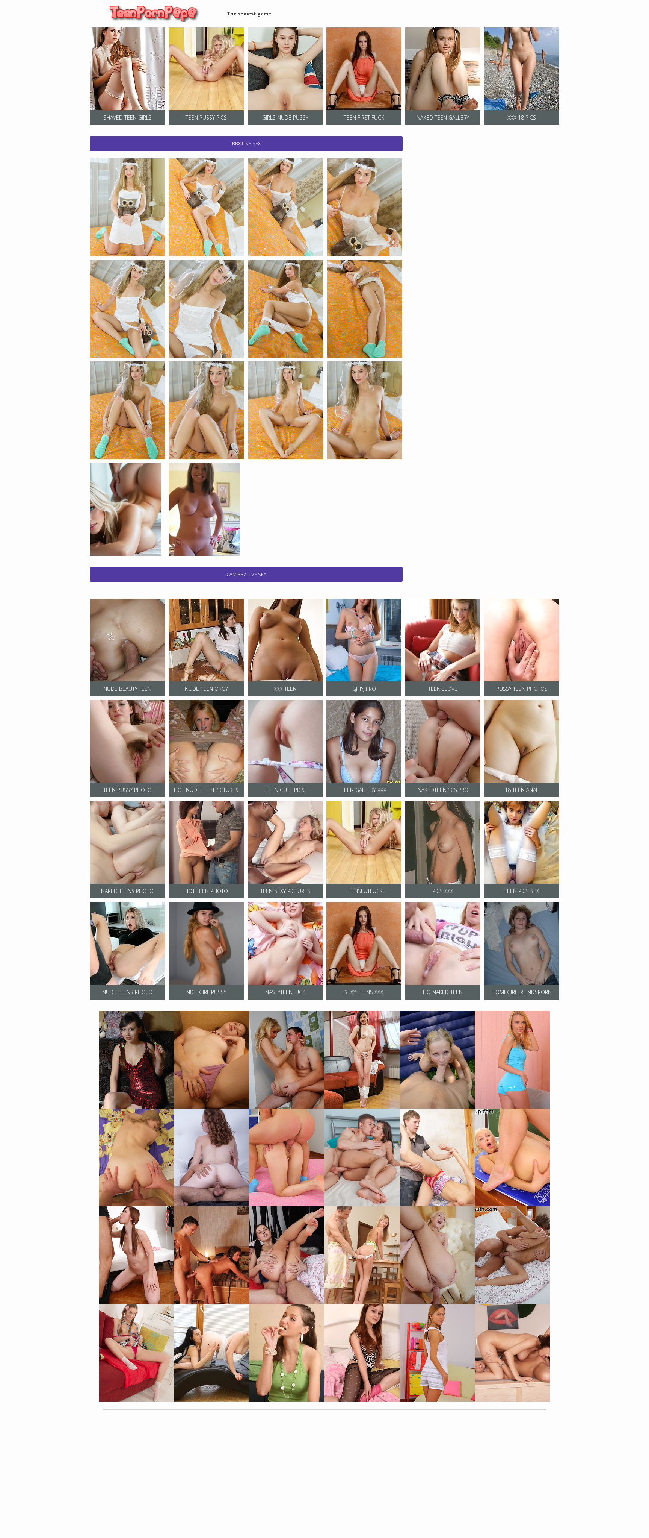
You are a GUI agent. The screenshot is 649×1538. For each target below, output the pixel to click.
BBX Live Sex (246, 143)
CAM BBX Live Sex (246, 574)
